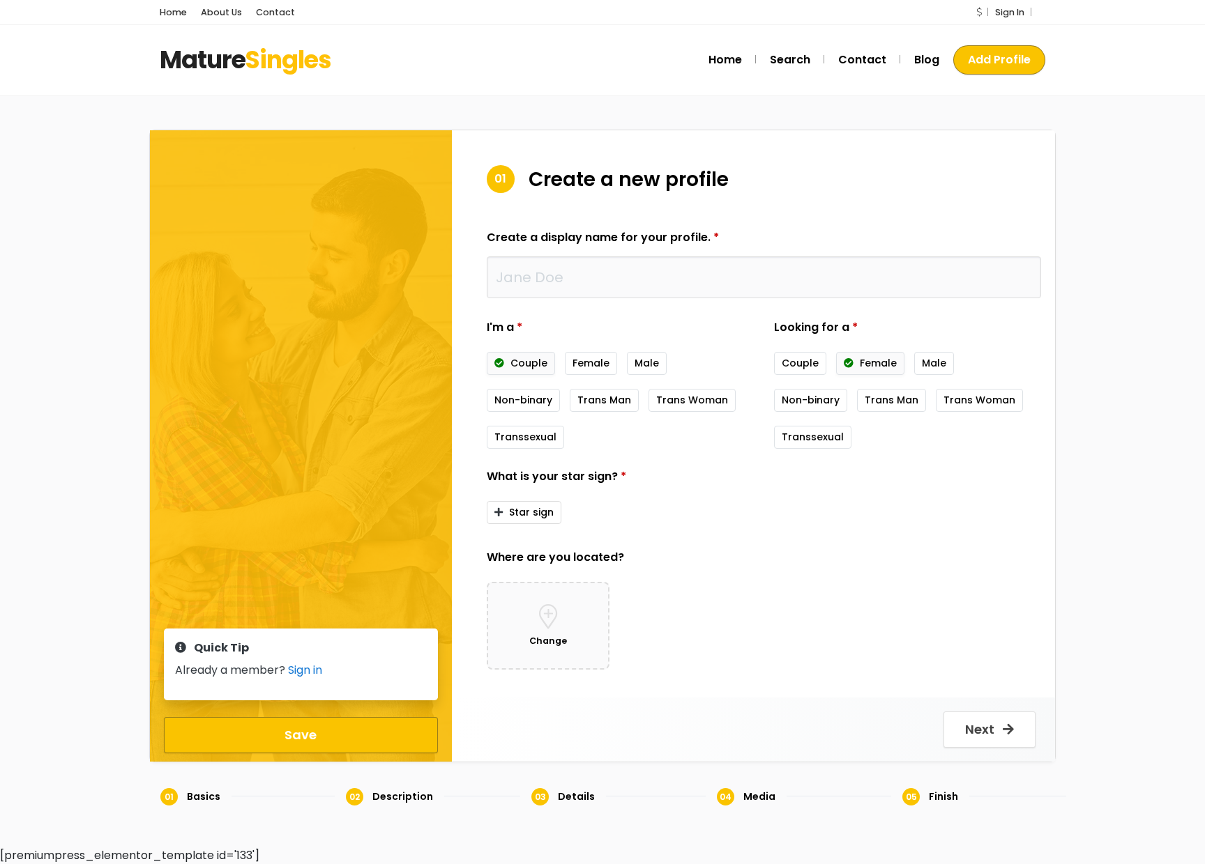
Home (173, 12)
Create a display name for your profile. (603, 237)
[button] (979, 12)
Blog (926, 60)
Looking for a (816, 327)
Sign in (305, 670)
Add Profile (999, 60)
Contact (275, 12)
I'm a (504, 327)
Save (301, 734)
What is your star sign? (556, 476)
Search (790, 60)
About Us (221, 12)
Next (981, 729)
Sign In (1009, 12)
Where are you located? (555, 557)
